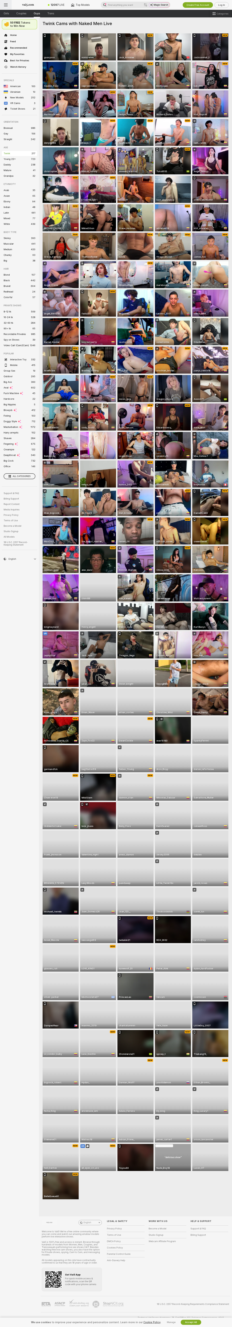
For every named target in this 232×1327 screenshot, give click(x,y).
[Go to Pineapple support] (96, 1304)
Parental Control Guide (118, 1254)
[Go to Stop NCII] (113, 1304)
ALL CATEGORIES (22, 476)
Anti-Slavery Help (116, 1260)
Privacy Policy (11, 515)
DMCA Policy (114, 1241)
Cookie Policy (151, 1322)
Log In (221, 5)
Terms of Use (11, 520)
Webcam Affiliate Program (162, 1241)
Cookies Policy (115, 1247)
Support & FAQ (11, 493)
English (87, 1222)
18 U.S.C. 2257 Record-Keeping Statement (16, 543)
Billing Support (11, 498)
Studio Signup (11, 531)
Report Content (12, 504)
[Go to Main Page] (28, 5)
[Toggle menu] (6, 5)
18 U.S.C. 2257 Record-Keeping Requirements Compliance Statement (193, 1304)
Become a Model (12, 526)
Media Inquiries (12, 509)
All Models (9, 537)
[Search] (145, 4)
